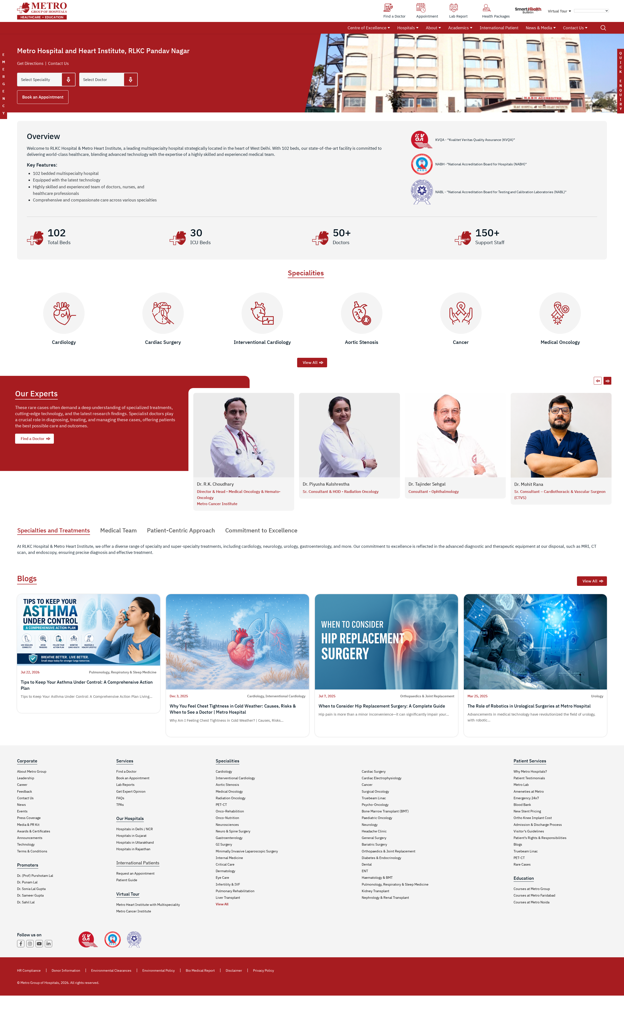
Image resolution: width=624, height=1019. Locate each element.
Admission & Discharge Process (538, 824)
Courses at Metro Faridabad (534, 895)
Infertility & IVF (228, 884)
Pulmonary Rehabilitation (235, 891)
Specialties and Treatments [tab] (53, 530)
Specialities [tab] (306, 272)
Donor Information (66, 970)
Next (607, 381)
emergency (3, 83)
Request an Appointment (135, 873)
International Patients (137, 863)
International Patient (499, 27)
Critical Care (225, 864)
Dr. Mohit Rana (528, 484)
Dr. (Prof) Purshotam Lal (35, 875)
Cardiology (224, 771)
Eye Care (222, 877)
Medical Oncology (229, 791)
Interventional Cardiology (235, 778)
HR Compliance (29, 970)
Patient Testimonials (529, 778)
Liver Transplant (228, 897)
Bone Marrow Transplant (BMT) (385, 811)
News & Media (539, 27)
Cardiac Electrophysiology (381, 778)
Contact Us (573, 27)
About (431, 27)
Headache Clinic (374, 831)
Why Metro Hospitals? (530, 771)
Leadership (25, 778)
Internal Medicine (229, 858)
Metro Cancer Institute (133, 911)
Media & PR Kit (28, 824)
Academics (458, 27)
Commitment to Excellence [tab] (261, 530)
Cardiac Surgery (374, 771)
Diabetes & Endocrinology (381, 858)
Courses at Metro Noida (531, 902)
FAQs (120, 798)
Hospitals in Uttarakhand (135, 842)
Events (22, 811)
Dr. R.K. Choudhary (215, 484)
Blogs (518, 844)
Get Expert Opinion (131, 791)
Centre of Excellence (367, 27)
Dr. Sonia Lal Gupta (31, 889)
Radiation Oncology (230, 798)
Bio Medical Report (200, 970)
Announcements (29, 838)
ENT (365, 871)
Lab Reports (125, 784)
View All (310, 362)
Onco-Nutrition (227, 818)
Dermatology (225, 871)
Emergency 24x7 (526, 798)
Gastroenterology (229, 838)
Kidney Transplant (375, 891)
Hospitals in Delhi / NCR (134, 829)
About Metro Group (31, 771)
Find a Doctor (32, 438)
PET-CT (221, 804)
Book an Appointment (42, 97)
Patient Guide (126, 880)
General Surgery (374, 838)
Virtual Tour (557, 11)
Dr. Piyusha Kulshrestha (326, 484)
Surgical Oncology (375, 791)
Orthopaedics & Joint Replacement (388, 851)
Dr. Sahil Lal (26, 902)
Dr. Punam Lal (27, 882)
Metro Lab (521, 784)
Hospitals (406, 27)
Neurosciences (227, 824)
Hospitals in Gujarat (131, 835)
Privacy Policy (263, 970)
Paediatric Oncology (377, 818)
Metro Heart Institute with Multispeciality (148, 904)
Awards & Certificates (33, 831)
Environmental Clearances (111, 970)
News (21, 804)
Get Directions (30, 63)
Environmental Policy (158, 970)
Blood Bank (522, 804)
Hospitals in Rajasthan (133, 849)
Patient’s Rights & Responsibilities (540, 838)
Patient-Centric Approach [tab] (181, 530)
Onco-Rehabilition (230, 811)
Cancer (367, 784)
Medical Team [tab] (118, 530)
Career (22, 784)
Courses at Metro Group (532, 889)
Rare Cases (522, 864)
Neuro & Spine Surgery (233, 831)
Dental (367, 864)
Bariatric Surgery (374, 844)
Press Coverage (29, 818)
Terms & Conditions (32, 851)
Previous (598, 381)
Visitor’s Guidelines (529, 831)
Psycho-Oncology (375, 804)
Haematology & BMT (377, 877)
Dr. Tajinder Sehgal (427, 484)
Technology (26, 844)
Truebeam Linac (374, 798)
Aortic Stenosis (227, 784)
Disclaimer (234, 970)
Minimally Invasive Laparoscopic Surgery (247, 851)
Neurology (370, 824)
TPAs (120, 804)
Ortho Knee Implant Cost (533, 818)
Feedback (24, 791)
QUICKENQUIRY (620, 81)
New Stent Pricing (527, 811)
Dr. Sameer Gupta (30, 895)
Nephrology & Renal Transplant (385, 897)
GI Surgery (224, 844)
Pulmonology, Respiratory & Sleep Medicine (395, 884)
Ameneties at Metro (529, 791)
